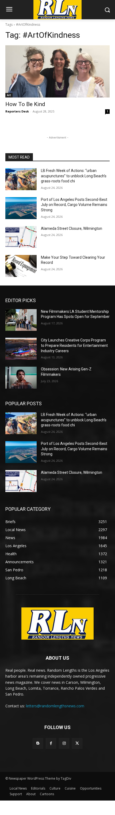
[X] (77, 743)
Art (9, 95)
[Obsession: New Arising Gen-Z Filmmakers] (21, 378)
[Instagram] (64, 743)
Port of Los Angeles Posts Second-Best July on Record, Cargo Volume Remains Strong (74, 204)
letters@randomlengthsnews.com (55, 705)
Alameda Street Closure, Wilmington (71, 228)
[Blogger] (38, 743)
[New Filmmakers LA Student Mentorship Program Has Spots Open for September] (21, 320)
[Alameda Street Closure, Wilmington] (21, 237)
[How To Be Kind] (57, 71)
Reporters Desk (17, 111)
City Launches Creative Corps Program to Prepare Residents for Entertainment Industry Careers (74, 345)
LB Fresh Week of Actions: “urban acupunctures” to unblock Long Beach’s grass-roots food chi (73, 175)
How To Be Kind (25, 104)
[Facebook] (51, 743)
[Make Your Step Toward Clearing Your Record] (21, 266)
